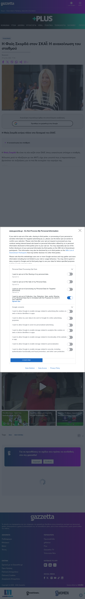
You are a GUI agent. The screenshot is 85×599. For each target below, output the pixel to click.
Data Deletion (30, 368)
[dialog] (42, 299)
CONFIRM (26, 360)
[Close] (81, 231)
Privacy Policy (55, 368)
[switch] (70, 274)
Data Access (42, 368)
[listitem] (42, 269)
